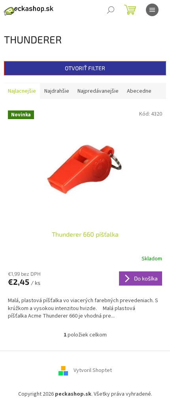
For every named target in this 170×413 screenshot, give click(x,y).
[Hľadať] (111, 10)
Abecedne (139, 91)
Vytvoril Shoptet (93, 370)
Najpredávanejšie (98, 91)
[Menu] (152, 10)
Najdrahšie (56, 91)
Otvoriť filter (85, 68)
